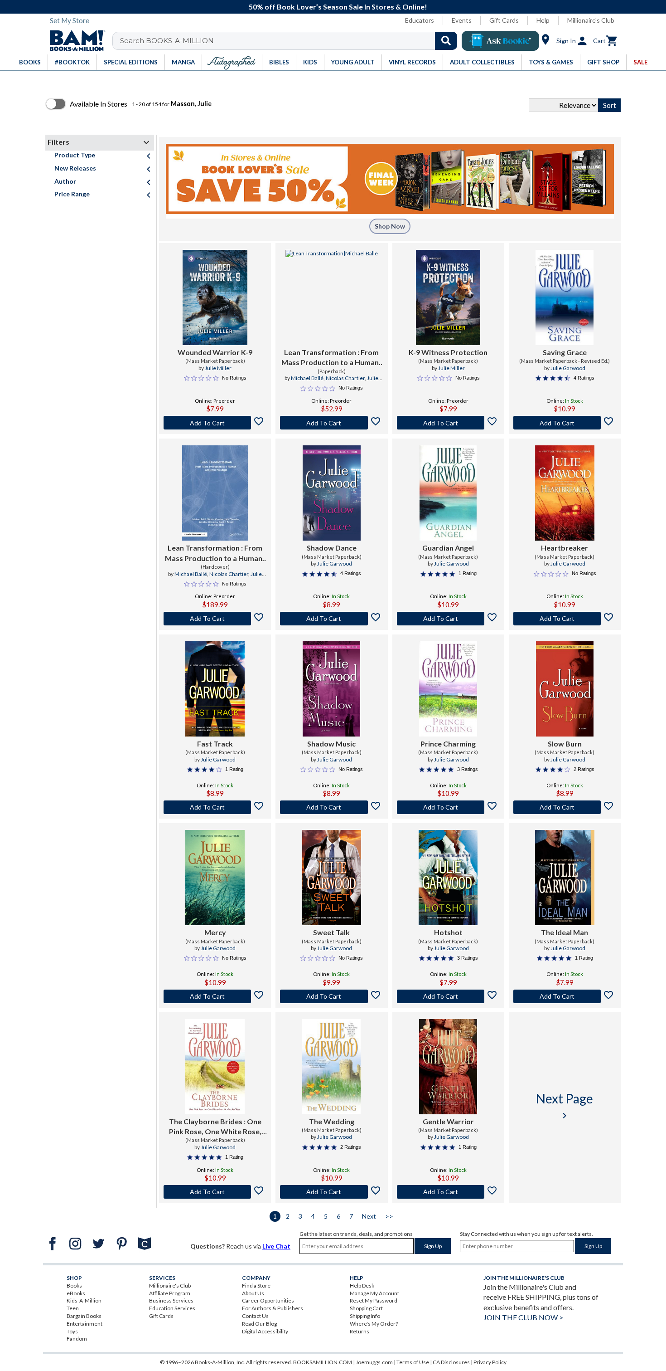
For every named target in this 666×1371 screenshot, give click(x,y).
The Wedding (331, 1121)
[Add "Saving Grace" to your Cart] (564, 422)
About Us (253, 1293)
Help (543, 20)
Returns (359, 1331)
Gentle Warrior (448, 1121)
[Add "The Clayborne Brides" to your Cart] (215, 1192)
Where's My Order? (374, 1323)
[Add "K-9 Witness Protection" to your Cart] (448, 422)
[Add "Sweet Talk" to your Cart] (331, 996)
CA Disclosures (451, 1362)
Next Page (564, 1106)
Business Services (171, 1300)
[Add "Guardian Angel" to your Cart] (448, 618)
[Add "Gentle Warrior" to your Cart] (448, 1192)
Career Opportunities (268, 1300)
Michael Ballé (307, 378)
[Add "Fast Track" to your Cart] (215, 807)
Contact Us (255, 1315)
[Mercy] (214, 877)
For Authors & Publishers (272, 1308)
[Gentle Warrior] (448, 1067)
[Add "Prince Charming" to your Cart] (448, 807)
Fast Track (215, 743)
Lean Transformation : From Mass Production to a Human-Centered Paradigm (331, 358)
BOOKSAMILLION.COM (322, 1362)
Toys (72, 1331)
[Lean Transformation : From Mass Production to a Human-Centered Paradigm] (331, 297)
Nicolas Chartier (345, 378)
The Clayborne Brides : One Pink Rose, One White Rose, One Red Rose (215, 1127)
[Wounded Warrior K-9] (214, 297)
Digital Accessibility (265, 1331)
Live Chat (276, 1246)
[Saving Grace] (564, 297)
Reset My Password (373, 1300)
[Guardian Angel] (448, 493)
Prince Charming (448, 743)
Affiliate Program (169, 1293)
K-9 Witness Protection (448, 352)
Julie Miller (218, 368)
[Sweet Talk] (331, 877)
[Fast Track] (214, 689)
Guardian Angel (448, 547)
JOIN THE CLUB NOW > (523, 1317)
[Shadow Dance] (331, 493)
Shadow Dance (332, 547)
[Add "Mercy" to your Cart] (215, 996)
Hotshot (448, 932)
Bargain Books (84, 1315)
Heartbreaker (564, 547)
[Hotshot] (448, 877)
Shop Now (390, 226)
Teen (73, 1308)
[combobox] (290, 40)
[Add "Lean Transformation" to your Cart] (331, 422)
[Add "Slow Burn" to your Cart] (564, 807)
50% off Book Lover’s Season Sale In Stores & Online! (338, 6)
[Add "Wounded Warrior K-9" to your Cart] (215, 422)
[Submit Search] (446, 41)
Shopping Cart (366, 1308)
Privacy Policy (490, 1362)
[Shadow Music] (331, 689)
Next (369, 1216)
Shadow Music (331, 743)
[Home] (74, 40)
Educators (419, 20)
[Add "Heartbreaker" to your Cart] (564, 618)
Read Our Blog (259, 1323)
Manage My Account (374, 1293)
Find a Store (256, 1285)
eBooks (76, 1293)
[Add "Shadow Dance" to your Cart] (331, 618)
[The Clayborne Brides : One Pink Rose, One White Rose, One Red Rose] (215, 1067)
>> (389, 1216)
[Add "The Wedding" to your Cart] (331, 1192)
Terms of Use (412, 1362)
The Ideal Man (564, 932)
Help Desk (362, 1285)
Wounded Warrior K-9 (215, 352)
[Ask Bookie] (500, 41)
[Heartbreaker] (564, 493)
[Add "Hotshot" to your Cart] (448, 996)
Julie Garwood (567, 368)
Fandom (77, 1338)
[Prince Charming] (448, 689)
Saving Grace (565, 352)
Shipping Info (365, 1315)
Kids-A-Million (84, 1300)
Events (462, 20)
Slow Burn (565, 743)
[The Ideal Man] (564, 877)
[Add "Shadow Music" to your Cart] (331, 807)
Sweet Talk (331, 932)
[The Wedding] (331, 1067)
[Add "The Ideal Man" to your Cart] (564, 996)
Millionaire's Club (590, 20)
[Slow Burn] (565, 689)
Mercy (215, 932)
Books (74, 1285)
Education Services (172, 1308)
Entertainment (84, 1323)
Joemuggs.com (374, 1362)
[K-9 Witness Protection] (448, 297)
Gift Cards (504, 20)
